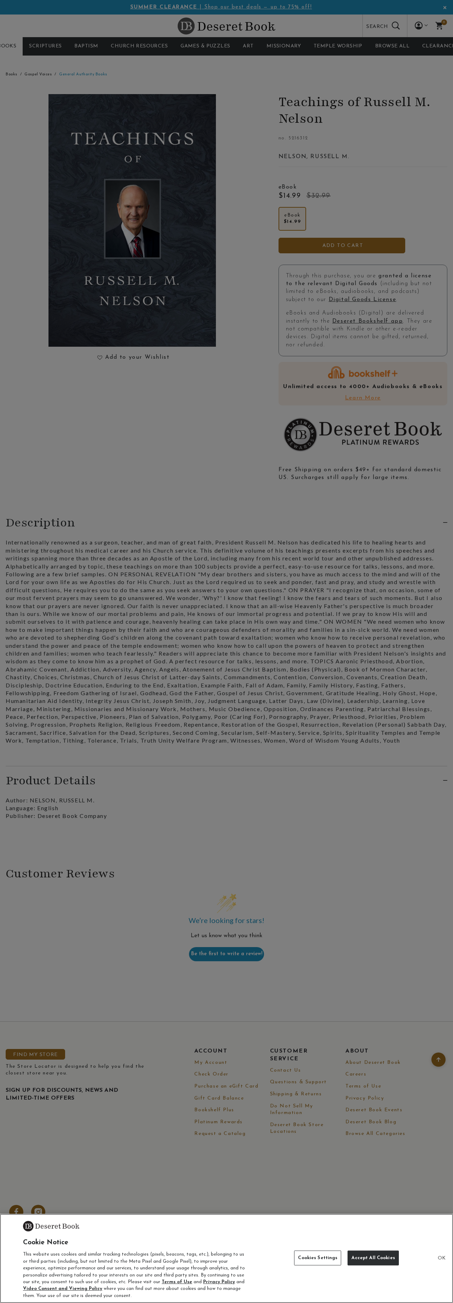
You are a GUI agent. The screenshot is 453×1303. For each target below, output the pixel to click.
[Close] (441, 1258)
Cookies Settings (317, 1258)
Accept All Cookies (373, 1258)
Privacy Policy (219, 1282)
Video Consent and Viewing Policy (62, 1289)
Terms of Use (177, 1282)
